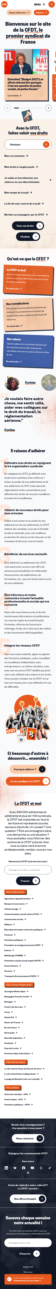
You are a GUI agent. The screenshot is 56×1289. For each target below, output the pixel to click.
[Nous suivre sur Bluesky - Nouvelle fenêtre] (15, 1168)
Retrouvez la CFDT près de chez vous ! (28, 861)
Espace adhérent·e (17, 12)
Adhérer (40, 12)
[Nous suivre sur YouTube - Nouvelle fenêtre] (32, 1168)
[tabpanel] (28, 418)
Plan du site (28, 1272)
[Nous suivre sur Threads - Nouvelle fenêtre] (41, 1168)
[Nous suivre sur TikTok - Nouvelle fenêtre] (49, 1168)
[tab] (20, 382)
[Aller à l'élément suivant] (48, 108)
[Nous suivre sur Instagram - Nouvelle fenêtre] (28, 1172)
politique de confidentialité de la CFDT (35, 1233)
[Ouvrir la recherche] (51, 4)
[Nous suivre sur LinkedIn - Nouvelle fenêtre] (6, 1168)
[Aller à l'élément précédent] (7, 108)
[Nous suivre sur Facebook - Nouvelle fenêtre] (23, 1168)
